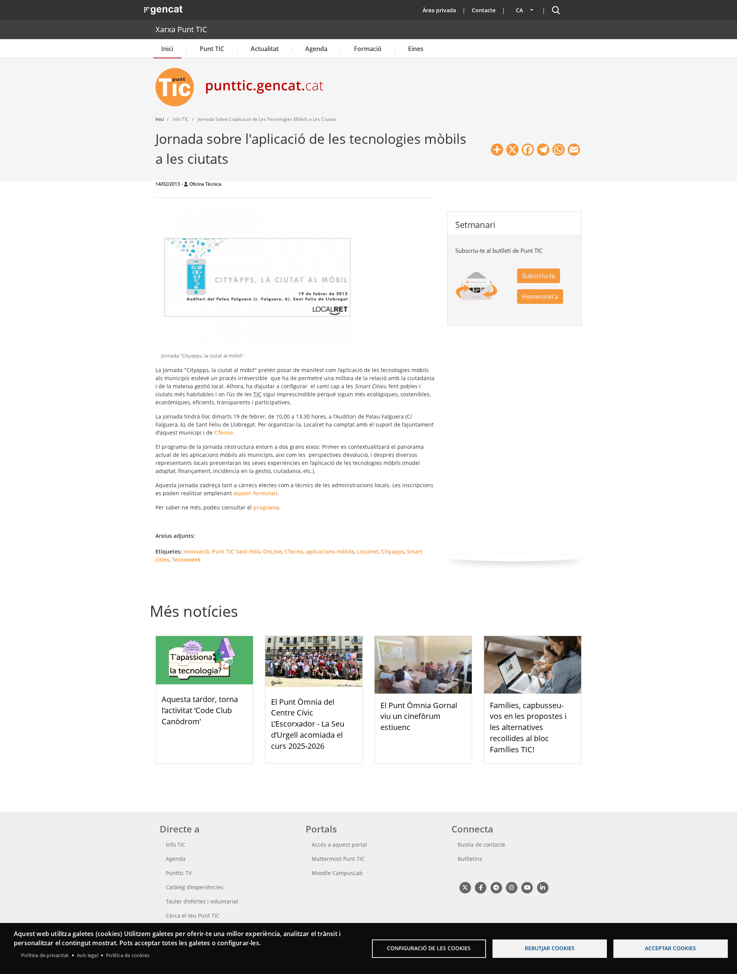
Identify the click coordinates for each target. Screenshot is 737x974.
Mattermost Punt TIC (338, 858)
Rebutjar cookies (550, 948)
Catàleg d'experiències (194, 887)
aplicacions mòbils (330, 551)
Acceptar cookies (670, 948)
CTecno (223, 432)
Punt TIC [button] (212, 48)
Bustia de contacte (481, 844)
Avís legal (87, 955)
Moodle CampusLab (337, 873)
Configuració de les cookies (429, 948)
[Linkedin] (542, 887)
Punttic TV (179, 873)
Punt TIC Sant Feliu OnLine (247, 551)
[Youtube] (527, 887)
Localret (367, 551)
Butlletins (470, 858)
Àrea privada (439, 10)
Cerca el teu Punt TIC (193, 915)
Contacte (484, 10)
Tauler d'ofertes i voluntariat (202, 901)
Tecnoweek (186, 559)
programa (266, 507)
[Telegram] (496, 887)
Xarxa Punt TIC (181, 29)
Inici (167, 48)
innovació (196, 551)
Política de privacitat (45, 955)
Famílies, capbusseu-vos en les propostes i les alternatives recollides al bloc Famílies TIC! (528, 727)
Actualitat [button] (265, 48)
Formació (368, 48)
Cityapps (392, 551)
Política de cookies (127, 955)
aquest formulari (255, 493)
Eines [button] (415, 48)
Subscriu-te (538, 276)
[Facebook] (480, 887)
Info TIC (175, 844)
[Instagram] (511, 887)
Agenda (316, 48)
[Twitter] (465, 887)
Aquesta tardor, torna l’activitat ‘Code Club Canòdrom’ (200, 710)
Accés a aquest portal (339, 844)
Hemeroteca (540, 296)
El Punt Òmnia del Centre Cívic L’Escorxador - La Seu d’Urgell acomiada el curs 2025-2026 (307, 724)
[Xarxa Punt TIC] (177, 87)
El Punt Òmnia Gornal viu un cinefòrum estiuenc (418, 716)
